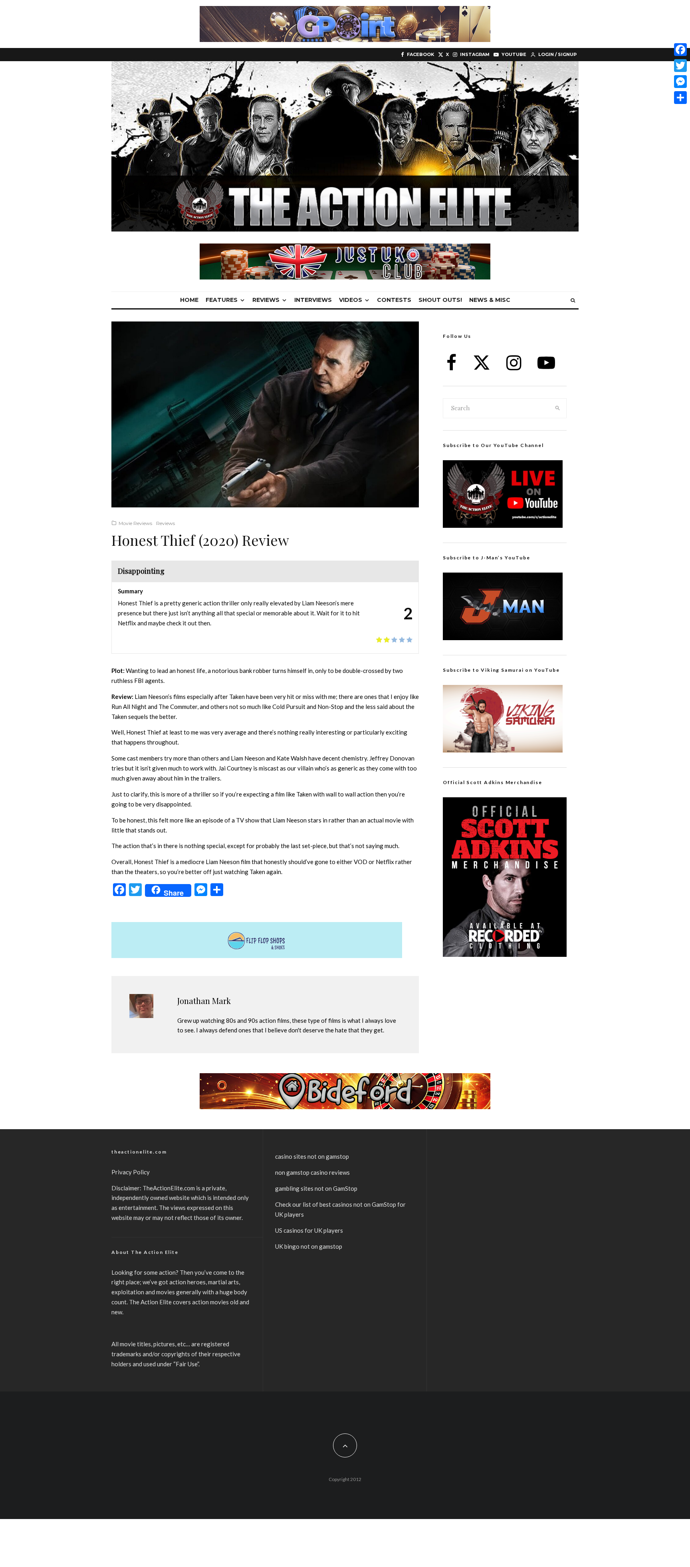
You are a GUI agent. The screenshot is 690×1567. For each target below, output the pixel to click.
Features (222, 299)
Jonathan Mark (204, 1000)
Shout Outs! (440, 299)
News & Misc (489, 299)
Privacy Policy (130, 1172)
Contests (394, 299)
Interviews (313, 299)
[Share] (680, 98)
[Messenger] (680, 82)
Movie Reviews (135, 523)
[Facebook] (680, 50)
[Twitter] (680, 66)
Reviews (266, 299)
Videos (350, 299)
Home (189, 299)
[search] (557, 408)
